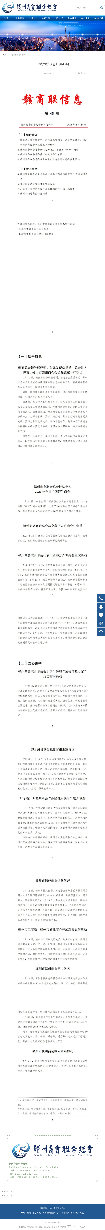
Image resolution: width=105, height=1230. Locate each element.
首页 (4, 55)
